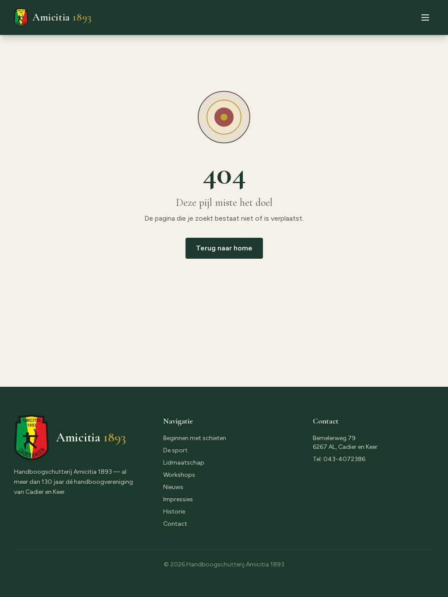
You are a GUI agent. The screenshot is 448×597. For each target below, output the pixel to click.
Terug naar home (224, 248)
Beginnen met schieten (194, 438)
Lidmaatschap (183, 462)
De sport (175, 450)
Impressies (178, 499)
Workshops (179, 475)
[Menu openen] (425, 17)
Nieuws (173, 487)
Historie (174, 511)
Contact (175, 524)
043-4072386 (344, 459)
